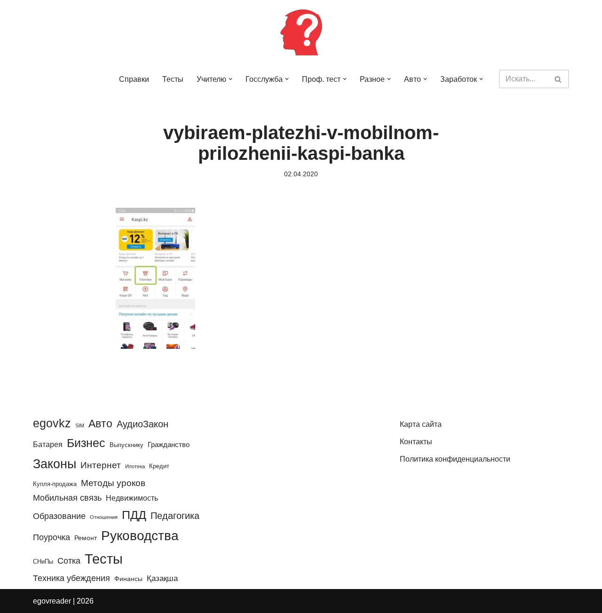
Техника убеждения (71, 578)
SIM (79, 425)
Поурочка (51, 537)
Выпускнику (126, 444)
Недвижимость (132, 498)
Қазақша (162, 578)
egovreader (52, 601)
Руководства (140, 535)
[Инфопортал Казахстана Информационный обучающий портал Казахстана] (301, 31)
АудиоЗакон (142, 424)
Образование (59, 516)
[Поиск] (558, 79)
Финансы (128, 578)
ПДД (134, 514)
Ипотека (135, 466)
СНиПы (43, 561)
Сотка (68, 561)
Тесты (172, 79)
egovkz (52, 423)
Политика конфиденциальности (455, 459)
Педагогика (174, 516)
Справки (134, 79)
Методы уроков (113, 483)
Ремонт (85, 538)
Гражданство (169, 444)
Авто (100, 423)
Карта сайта (421, 424)
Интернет (100, 465)
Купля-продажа (55, 483)
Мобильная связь (67, 498)
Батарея (48, 444)
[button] (230, 79)
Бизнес (86, 442)
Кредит (159, 466)
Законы (54, 463)
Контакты (416, 442)
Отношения (104, 517)
